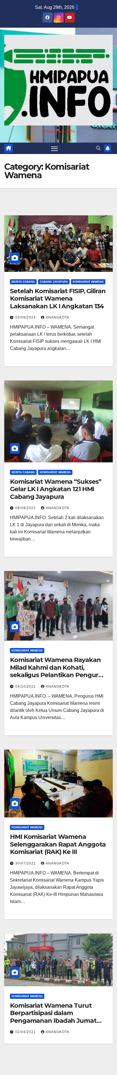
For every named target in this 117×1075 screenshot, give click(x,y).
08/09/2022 (26, 508)
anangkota (57, 317)
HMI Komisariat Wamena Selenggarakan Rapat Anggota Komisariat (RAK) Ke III (58, 844)
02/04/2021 (26, 1032)
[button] (98, 148)
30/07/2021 (26, 863)
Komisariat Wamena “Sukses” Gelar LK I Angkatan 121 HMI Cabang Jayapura (55, 489)
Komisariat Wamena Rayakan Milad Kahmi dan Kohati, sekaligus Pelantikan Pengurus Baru (58, 671)
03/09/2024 (26, 317)
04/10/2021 (26, 687)
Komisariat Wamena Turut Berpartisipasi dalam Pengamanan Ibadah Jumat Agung (53, 1017)
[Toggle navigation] (54, 148)
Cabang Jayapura (54, 281)
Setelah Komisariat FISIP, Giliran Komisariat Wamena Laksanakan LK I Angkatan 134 (58, 298)
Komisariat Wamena (88, 281)
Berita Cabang (23, 281)
